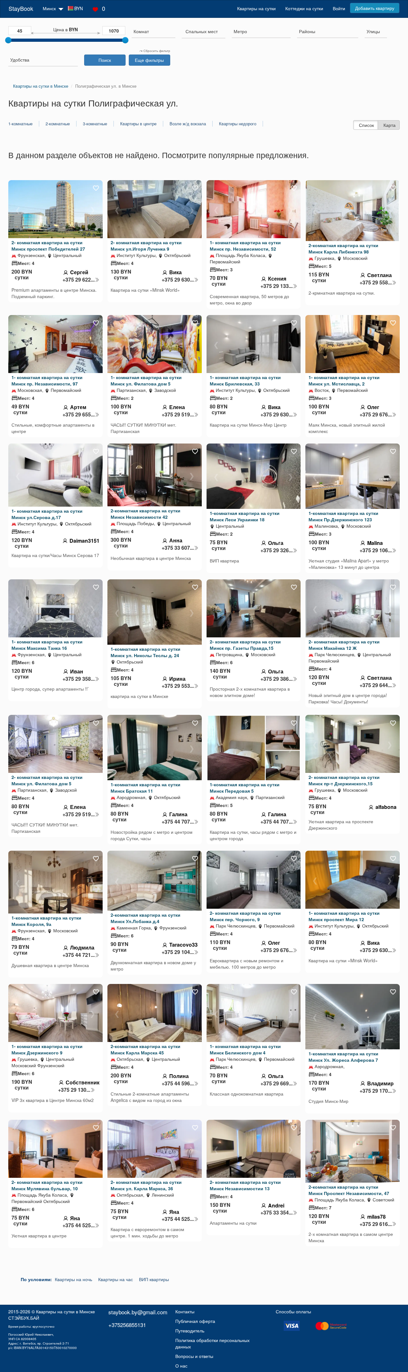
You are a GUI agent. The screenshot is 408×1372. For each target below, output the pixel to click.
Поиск (104, 60)
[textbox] (202, 31)
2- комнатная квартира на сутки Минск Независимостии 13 (245, 1185)
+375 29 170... (376, 1090)
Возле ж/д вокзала (188, 124)
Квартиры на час (115, 1279)
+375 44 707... (178, 821)
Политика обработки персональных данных (212, 1343)
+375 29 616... (376, 1224)
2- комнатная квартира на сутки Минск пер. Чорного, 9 (245, 916)
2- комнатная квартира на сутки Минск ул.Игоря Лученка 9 (146, 245)
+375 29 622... (78, 279)
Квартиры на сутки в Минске (65, 1311)
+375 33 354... (276, 1212)
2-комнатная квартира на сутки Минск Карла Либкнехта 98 (343, 248)
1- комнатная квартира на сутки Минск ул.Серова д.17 (47, 514)
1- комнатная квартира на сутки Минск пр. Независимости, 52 (245, 245)
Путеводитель (189, 1330)
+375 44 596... (178, 1083)
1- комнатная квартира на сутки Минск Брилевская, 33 (245, 380)
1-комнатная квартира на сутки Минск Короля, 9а (46, 920)
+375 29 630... (178, 279)
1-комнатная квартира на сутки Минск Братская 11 (145, 787)
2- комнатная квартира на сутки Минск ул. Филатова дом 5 (47, 780)
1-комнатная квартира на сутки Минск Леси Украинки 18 (245, 516)
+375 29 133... (276, 286)
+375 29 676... (376, 414)
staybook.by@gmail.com (137, 1312)
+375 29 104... (178, 952)
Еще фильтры (149, 60)
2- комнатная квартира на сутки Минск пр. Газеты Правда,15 (245, 644)
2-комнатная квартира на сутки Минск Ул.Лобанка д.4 (145, 918)
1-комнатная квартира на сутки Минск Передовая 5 (245, 787)
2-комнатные (58, 124)
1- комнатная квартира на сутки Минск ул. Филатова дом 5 (146, 380)
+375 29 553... (178, 685)
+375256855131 (127, 1325)
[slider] (8, 40)
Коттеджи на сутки (304, 8)
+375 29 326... (276, 550)
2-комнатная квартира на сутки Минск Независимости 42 (145, 513)
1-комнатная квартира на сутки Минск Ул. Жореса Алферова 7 (343, 1056)
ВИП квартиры (154, 1279)
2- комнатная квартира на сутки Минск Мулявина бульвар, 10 (47, 1185)
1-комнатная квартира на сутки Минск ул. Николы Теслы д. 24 (145, 652)
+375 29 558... (376, 282)
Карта (389, 125)
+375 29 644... (376, 685)
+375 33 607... (178, 547)
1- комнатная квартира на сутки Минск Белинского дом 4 (245, 1049)
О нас (181, 1365)
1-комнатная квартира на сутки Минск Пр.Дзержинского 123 (343, 516)
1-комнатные (20, 124)
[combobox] (153, 32)
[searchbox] (153, 31)
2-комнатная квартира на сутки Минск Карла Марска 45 (145, 1049)
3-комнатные (95, 124)
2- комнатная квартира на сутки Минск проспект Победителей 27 (48, 245)
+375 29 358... (78, 678)
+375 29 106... (376, 550)
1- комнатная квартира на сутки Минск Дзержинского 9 (47, 1049)
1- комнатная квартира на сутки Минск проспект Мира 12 (344, 916)
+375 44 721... (78, 954)
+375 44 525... (78, 1225)
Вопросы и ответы (194, 1356)
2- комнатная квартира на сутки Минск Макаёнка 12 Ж (344, 644)
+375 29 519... (178, 414)
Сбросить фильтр (156, 50)
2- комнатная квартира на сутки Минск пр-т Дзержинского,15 (344, 780)
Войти (339, 8)
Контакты (184, 1311)
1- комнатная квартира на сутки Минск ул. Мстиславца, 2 (344, 380)
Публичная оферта (195, 1321)
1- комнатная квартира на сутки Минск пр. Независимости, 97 (47, 380)
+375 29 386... (276, 678)
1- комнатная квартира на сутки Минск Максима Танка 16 (47, 644)
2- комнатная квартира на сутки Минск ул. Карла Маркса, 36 (146, 1185)
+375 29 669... (276, 1083)
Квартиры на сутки (256, 8)
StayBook (21, 8)
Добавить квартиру (374, 8)
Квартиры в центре (138, 124)
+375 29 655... (78, 414)
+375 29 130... (74, 1089)
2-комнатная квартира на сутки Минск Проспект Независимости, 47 (349, 1190)
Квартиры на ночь (73, 1279)
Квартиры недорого (237, 124)
